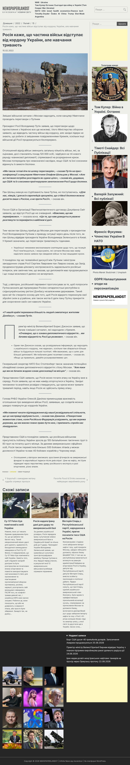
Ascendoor (78, 761)
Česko (54, 14)
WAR (37, 2)
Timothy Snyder (42, 14)
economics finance (69, 11)
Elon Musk (80, 14)
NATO (37, 11)
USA (44, 11)
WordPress (100, 761)
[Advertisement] (109, 45)
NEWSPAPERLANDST (16, 8)
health (56, 11)
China (64, 14)
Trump (71, 14)
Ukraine (44, 2)
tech (81, 11)
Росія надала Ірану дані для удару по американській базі (44, 524)
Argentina (39, 17)
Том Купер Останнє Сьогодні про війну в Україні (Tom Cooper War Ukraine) (61, 6)
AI (59, 14)
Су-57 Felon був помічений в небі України (14, 524)
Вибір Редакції (24, 472)
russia (5, 472)
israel (49, 11)
